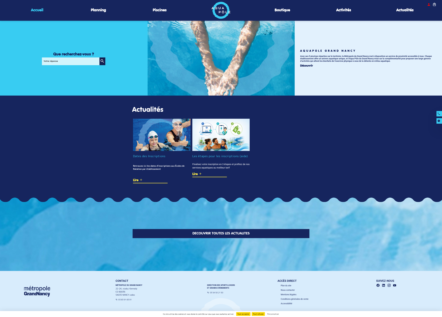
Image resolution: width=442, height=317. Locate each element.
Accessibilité (286, 303)
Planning (98, 10)
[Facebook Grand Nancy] (379, 285)
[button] (102, 61)
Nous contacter (288, 290)
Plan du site (286, 285)
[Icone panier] (434, 4)
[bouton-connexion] (429, 4)
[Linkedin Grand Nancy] (384, 285)
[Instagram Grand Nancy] (390, 285)
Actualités (405, 10)
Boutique (282, 10)
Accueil (37, 10)
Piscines (160, 10)
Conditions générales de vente (294, 299)
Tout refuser (258, 314)
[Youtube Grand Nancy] (395, 285)
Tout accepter (243, 314)
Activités (343, 10)
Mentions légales (288, 294)
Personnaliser (273, 314)
